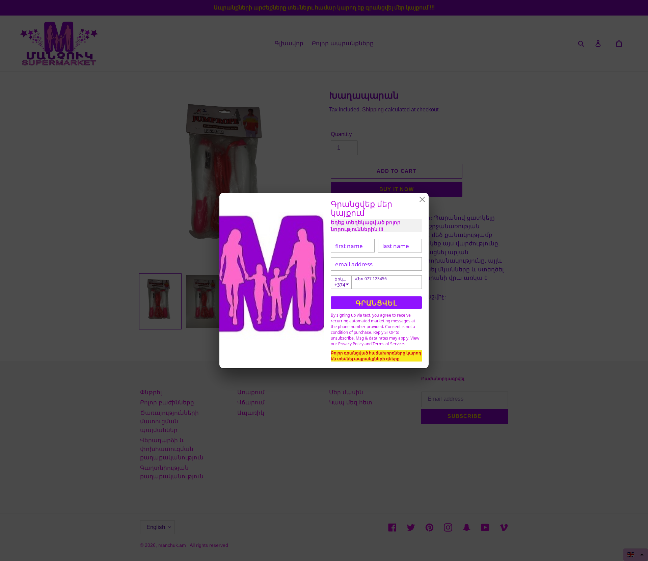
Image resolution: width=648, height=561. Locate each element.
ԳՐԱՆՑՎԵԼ (376, 303)
